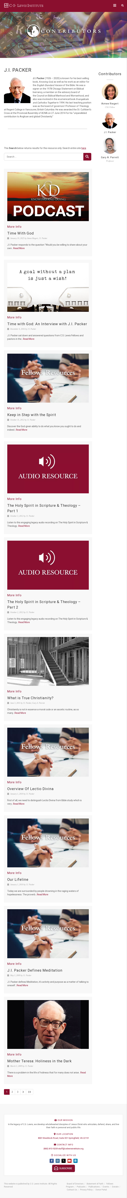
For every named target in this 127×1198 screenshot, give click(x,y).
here (83, 148)
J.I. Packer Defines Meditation (35, 970)
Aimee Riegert (110, 103)
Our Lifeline (17, 879)
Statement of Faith (94, 1184)
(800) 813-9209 (50, 1148)
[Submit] (87, 157)
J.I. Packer (110, 132)
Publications (94, 1187)
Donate (115, 1187)
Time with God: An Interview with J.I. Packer (47, 324)
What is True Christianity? (30, 698)
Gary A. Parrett (110, 157)
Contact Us (72, 1190)
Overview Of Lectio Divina (30, 789)
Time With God (20, 233)
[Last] (29, 1092)
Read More (19, 248)
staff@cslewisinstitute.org (71, 1148)
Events (106, 1187)
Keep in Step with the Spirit (31, 415)
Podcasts (81, 1187)
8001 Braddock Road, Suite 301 (53, 1138)
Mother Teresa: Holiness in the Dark (39, 1061)
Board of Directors (75, 1184)
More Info (14, 226)
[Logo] (24, 5)
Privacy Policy (86, 1190)
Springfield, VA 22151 (78, 1138)
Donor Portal (101, 1190)
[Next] (23, 1092)
